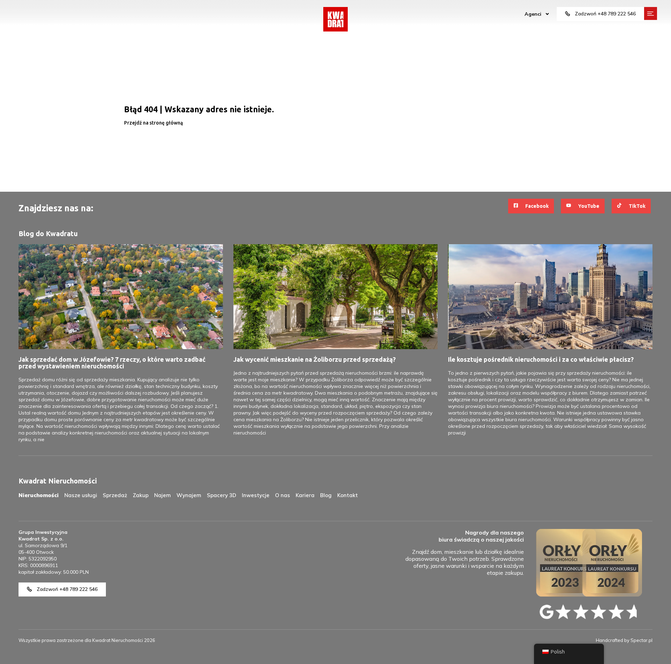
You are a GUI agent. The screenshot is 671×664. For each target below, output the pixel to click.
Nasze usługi (80, 495)
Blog (326, 495)
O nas (282, 495)
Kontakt (347, 495)
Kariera (305, 495)
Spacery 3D (221, 495)
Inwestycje (255, 495)
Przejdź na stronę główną (153, 123)
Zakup (141, 495)
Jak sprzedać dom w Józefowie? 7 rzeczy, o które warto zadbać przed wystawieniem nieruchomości (112, 362)
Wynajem (188, 495)
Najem (162, 495)
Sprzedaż (115, 495)
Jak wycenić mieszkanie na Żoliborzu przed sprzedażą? (314, 359)
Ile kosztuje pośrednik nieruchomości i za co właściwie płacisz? (541, 359)
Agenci (533, 14)
